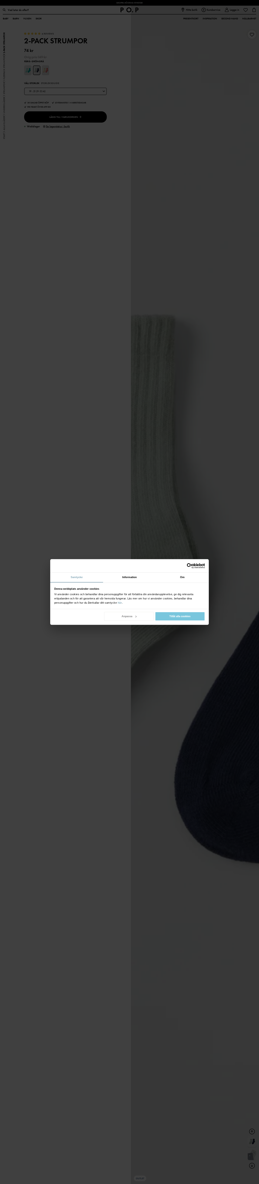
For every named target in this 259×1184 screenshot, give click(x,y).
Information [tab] (129, 577)
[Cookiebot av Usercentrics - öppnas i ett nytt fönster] (189, 565)
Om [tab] (182, 577)
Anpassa (127, 616)
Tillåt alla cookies (179, 616)
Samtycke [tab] (77, 577)
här (120, 602)
